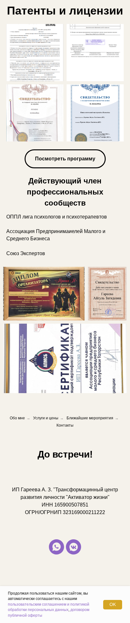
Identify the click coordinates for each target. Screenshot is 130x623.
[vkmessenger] (73, 546)
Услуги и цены (45, 418)
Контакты (65, 425)
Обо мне (17, 418)
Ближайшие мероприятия (90, 418)
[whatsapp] (56, 546)
